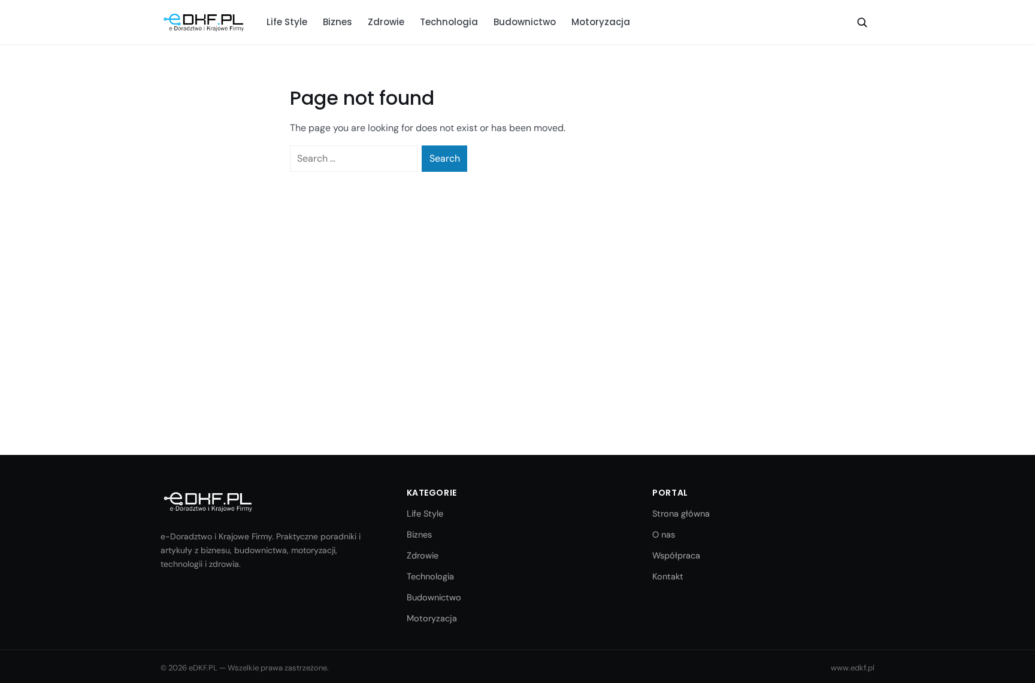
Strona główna (681, 513)
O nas (663, 534)
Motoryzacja (600, 22)
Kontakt (667, 576)
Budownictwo (525, 22)
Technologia (449, 22)
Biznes (337, 22)
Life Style (287, 22)
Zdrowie (386, 22)
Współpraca (676, 555)
